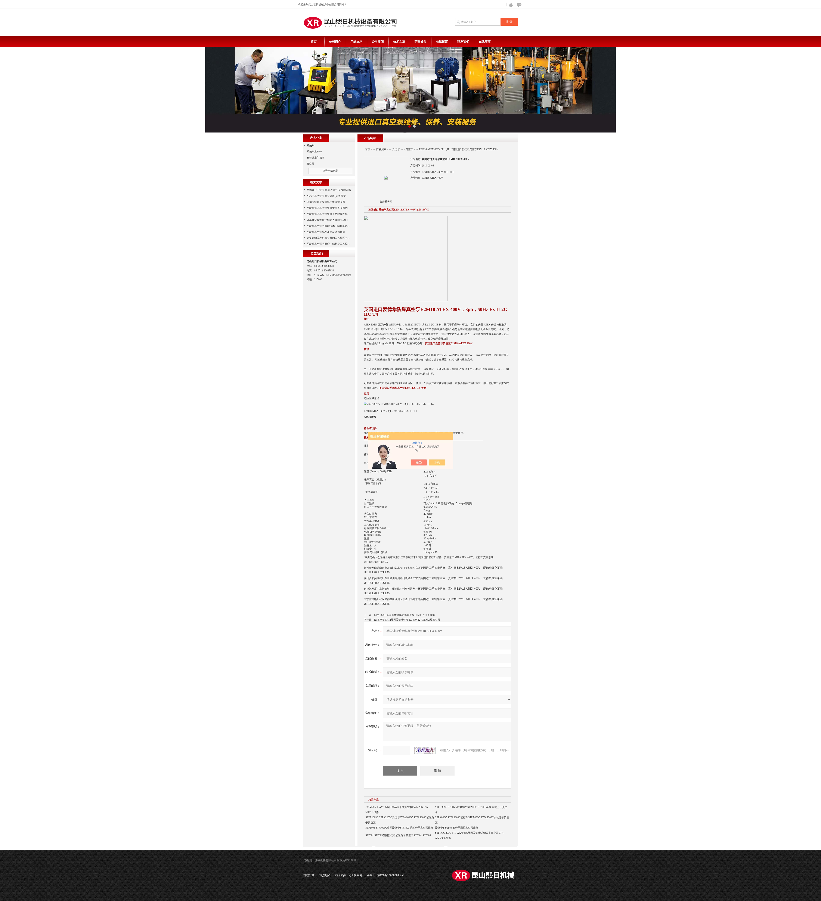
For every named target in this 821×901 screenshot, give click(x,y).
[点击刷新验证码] (425, 750)
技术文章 (399, 41)
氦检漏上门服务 (316, 157)
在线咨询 (518, 4)
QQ (510, 4)
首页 (314, 41)
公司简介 (335, 41)
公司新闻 (378, 41)
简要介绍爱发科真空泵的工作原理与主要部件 (332, 237)
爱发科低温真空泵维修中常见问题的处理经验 (332, 207)
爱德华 (396, 149)
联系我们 (463, 41)
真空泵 (409, 149)
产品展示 (356, 41)
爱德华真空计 (314, 151)
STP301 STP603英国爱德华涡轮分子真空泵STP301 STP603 (398, 835)
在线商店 (485, 41)
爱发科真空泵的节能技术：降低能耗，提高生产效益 (336, 225)
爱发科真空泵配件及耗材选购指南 (326, 231)
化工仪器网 (355, 875)
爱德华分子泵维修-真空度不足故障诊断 (329, 189)
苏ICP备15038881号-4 (390, 875)
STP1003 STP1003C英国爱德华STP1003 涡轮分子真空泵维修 (399, 827)
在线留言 (442, 41)
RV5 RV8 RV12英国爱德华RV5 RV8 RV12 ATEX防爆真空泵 (407, 619)
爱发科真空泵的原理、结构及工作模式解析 (331, 243)
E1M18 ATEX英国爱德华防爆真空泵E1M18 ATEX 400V (405, 615)
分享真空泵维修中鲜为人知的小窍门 (327, 219)
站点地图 (325, 875)
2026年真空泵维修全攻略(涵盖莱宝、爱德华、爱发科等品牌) (341, 195)
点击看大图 (385, 201)
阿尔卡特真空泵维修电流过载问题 (326, 201)
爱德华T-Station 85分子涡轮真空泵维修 (456, 827)
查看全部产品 (330, 170)
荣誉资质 (421, 41)
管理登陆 (309, 875)
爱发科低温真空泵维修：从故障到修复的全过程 (333, 213)
